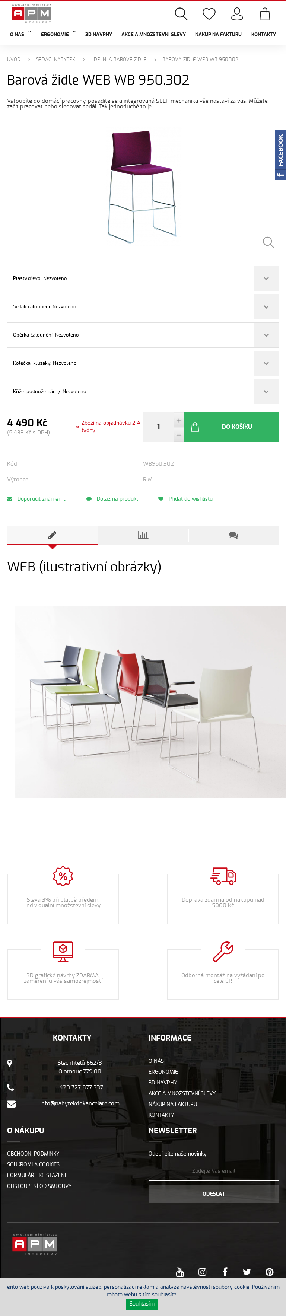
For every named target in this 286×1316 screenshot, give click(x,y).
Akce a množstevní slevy (153, 34)
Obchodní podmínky (33, 1154)
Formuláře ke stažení (36, 1175)
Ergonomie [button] (55, 34)
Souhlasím (142, 1304)
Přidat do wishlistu (190, 499)
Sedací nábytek (55, 59)
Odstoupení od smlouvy (39, 1186)
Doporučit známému (41, 499)
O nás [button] (17, 34)
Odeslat (214, 1194)
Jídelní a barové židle (119, 59)
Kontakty (263, 34)
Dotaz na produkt (116, 499)
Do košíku (237, 427)
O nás (156, 1061)
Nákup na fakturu (218, 34)
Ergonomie (163, 1072)
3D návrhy (98, 34)
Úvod (13, 59)
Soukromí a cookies (33, 1164)
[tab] (52, 535)
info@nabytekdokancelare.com (80, 1103)
